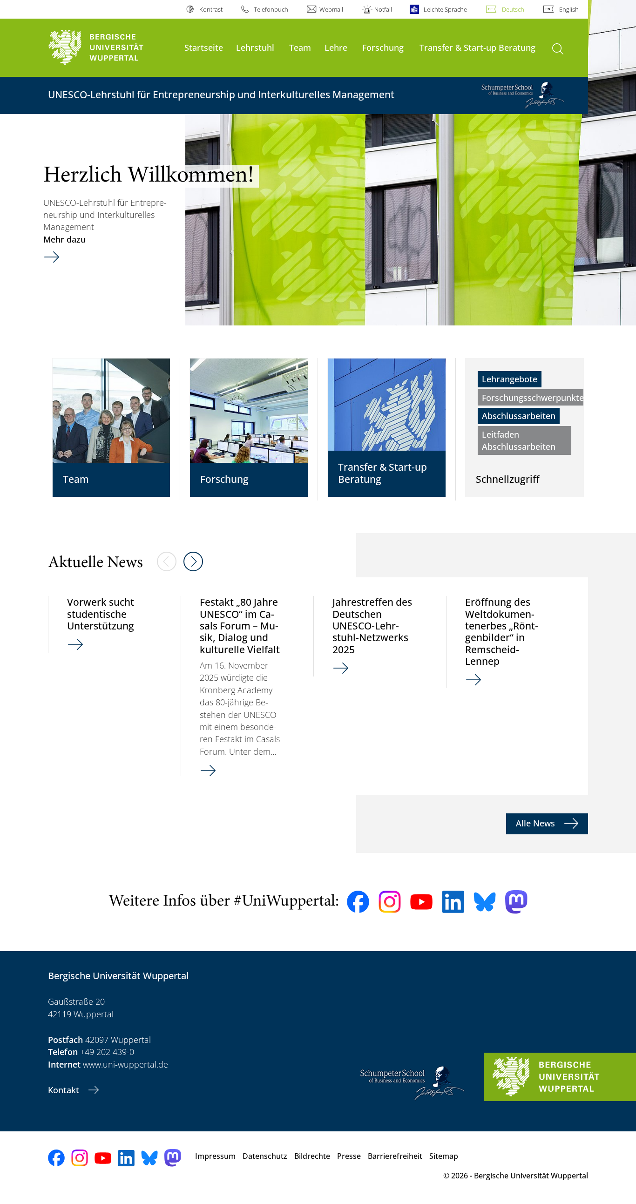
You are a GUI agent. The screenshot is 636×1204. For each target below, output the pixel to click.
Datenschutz (265, 1156)
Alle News (536, 823)
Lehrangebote (509, 379)
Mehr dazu (64, 239)
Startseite (203, 47)
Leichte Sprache (445, 9)
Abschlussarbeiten (518, 415)
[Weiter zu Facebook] (358, 902)
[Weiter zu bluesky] (485, 902)
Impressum (215, 1156)
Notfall (383, 9)
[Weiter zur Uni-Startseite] (111, 48)
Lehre (336, 47)
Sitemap (443, 1156)
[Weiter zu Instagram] (390, 902)
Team (300, 47)
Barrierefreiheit (395, 1156)
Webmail (331, 9)
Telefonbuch (271, 9)
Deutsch (513, 9)
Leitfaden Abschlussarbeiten (518, 440)
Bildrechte (312, 1156)
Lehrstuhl (255, 47)
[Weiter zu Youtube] (421, 902)
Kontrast (210, 9)
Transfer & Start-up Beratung (477, 47)
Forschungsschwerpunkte (533, 397)
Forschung (383, 47)
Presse (349, 1156)
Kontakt (64, 1090)
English (569, 9)
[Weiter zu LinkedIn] (453, 902)
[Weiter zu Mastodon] (516, 902)
